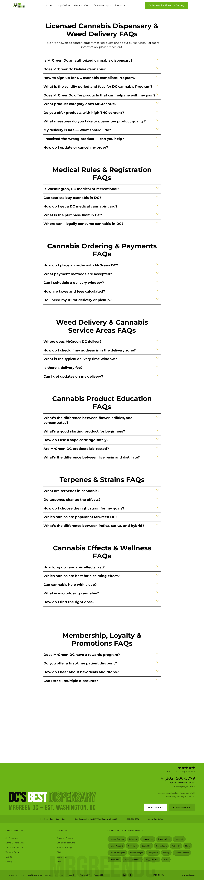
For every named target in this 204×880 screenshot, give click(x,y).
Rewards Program (65, 838)
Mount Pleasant (116, 846)
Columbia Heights (117, 853)
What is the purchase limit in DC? (72, 215)
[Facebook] (130, 875)
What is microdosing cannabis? (71, 593)
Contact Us (62, 857)
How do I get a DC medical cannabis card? (80, 206)
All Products (11, 838)
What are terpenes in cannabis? (71, 491)
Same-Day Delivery (156, 819)
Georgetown (161, 846)
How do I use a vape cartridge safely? (76, 440)
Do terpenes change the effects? (72, 500)
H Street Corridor (117, 839)
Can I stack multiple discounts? (70, 681)
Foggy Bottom (152, 859)
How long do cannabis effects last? (74, 567)
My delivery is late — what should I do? (77, 130)
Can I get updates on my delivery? (73, 376)
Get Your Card (82, 5)
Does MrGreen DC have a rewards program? (81, 655)
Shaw (187, 846)
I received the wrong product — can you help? (83, 139)
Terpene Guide (12, 852)
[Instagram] (124, 875)
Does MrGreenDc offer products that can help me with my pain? (99, 95)
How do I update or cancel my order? (75, 147)
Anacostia (179, 839)
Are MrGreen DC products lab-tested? (76, 449)
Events (9, 857)
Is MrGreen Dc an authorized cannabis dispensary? (88, 60)
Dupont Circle (164, 839)
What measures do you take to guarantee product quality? (94, 121)
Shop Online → (155, 807)
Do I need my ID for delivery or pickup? (77, 300)
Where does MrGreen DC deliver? (72, 342)
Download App (102, 5)
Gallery (9, 861)
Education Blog (64, 847)
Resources (121, 5)
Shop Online (63, 5)
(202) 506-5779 (180, 778)
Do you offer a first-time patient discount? (80, 663)
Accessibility (99, 875)
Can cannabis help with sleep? (70, 585)
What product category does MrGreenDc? (80, 104)
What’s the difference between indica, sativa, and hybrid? (93, 526)
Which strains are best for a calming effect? (81, 576)
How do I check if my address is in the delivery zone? (89, 350)
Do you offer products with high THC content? (83, 113)
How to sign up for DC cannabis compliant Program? (89, 78)
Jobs (59, 861)
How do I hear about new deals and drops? (81, 672)
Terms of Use (86, 875)
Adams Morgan (136, 853)
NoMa (165, 859)
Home (48, 5)
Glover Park (114, 859)
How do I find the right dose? (69, 602)
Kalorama (133, 839)
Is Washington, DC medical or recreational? (81, 189)
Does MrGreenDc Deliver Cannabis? (74, 69)
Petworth (176, 846)
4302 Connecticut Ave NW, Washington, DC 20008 (95, 819)
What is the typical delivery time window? (80, 359)
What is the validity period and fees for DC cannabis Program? (97, 86)
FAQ (59, 852)
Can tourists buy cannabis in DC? (72, 198)
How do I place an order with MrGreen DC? (80, 265)
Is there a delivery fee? (63, 368)
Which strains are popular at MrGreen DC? (80, 517)
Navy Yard (132, 846)
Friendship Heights (132, 859)
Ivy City (166, 853)
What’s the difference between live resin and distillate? (91, 457)
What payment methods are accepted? (77, 274)
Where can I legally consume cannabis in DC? (83, 224)
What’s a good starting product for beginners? (84, 431)
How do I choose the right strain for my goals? (83, 508)
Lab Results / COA (14, 847)
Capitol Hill (146, 846)
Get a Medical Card (66, 843)
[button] (102, 60)
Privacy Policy (72, 875)
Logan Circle (148, 839)
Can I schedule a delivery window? (73, 283)
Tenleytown (153, 853)
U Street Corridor (182, 853)
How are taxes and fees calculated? (74, 291)
